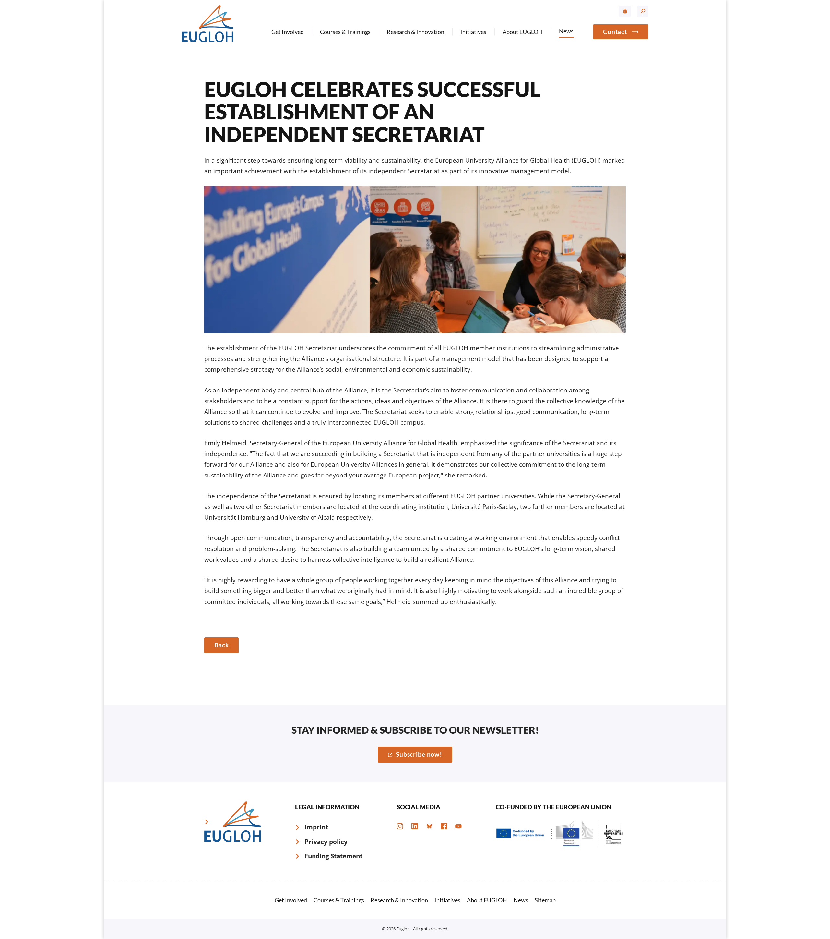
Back (221, 645)
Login (625, 11)
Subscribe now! (419, 754)
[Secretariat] (415, 259)
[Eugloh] (207, 23)
